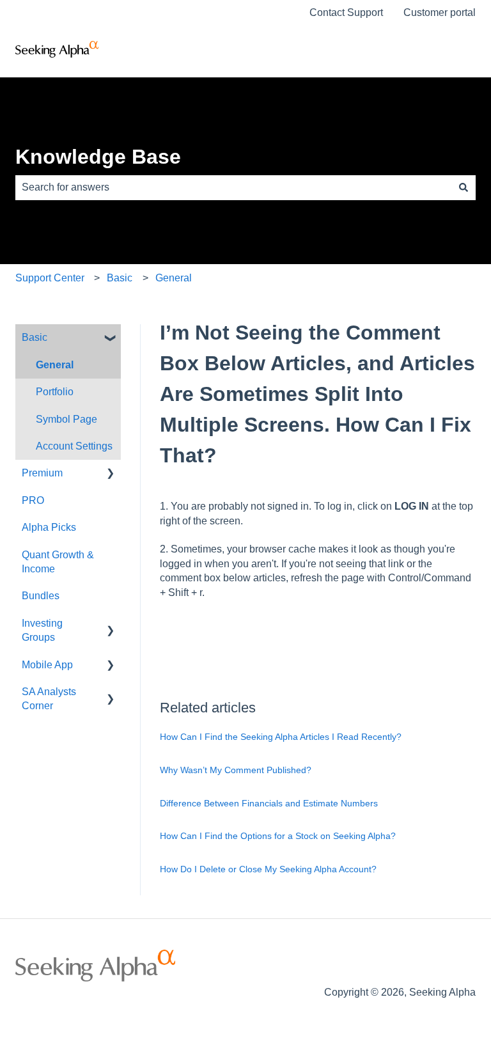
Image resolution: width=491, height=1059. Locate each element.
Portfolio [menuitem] (55, 391)
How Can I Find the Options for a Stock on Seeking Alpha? (278, 836)
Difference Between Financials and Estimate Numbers (269, 803)
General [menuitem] (55, 364)
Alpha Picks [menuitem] (49, 527)
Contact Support (346, 12)
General (173, 277)
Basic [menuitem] (34, 337)
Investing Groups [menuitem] (42, 630)
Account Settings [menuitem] (74, 446)
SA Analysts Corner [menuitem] (49, 698)
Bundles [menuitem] (40, 595)
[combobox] (233, 187)
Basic (119, 277)
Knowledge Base (98, 156)
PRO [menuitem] (33, 500)
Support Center (49, 277)
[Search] (463, 187)
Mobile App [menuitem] (47, 664)
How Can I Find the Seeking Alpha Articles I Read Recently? (280, 737)
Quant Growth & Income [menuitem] (58, 561)
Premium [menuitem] (42, 472)
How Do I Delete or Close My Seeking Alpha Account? (268, 869)
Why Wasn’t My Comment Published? (235, 770)
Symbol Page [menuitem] (66, 419)
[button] (110, 339)
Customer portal (439, 12)
